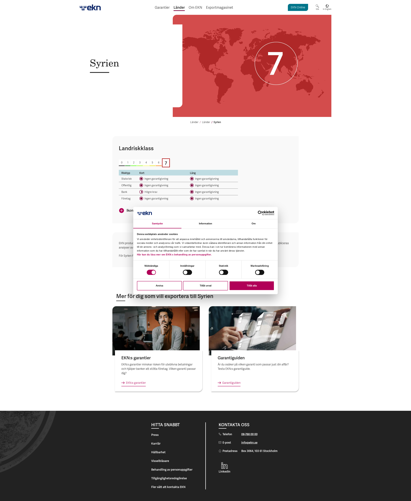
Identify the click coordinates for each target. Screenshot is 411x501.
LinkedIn (224, 471)
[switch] (187, 272)
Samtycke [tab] (157, 223)
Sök (317, 9)
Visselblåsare (160, 461)
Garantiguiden (231, 383)
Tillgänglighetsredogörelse (169, 478)
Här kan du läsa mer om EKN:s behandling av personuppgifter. (174, 254)
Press (155, 435)
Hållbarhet (158, 452)
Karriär (156, 443)
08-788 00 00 (249, 434)
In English (327, 9)
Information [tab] (205, 223)
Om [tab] (254, 223)
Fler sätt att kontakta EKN (168, 487)
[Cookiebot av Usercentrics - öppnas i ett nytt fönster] (260, 213)
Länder (194, 122)
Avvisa (159, 285)
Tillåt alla (252, 285)
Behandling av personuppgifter (171, 469)
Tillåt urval (205, 285)
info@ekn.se (249, 442)
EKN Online (298, 7)
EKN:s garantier (136, 383)
